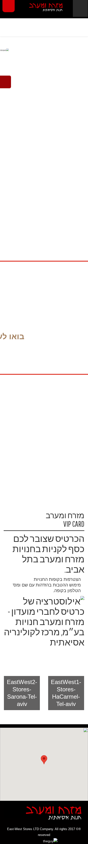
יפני (44, 107)
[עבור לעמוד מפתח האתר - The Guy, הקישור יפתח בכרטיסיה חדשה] (44, 841)
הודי (44, 68)
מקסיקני (44, 94)
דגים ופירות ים (63, 424)
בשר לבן (25, 441)
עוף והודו (25, 424)
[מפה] (44, 762)
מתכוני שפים (63, 457)
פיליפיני (44, 134)
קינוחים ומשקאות (25, 460)
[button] (66, 693)
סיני (44, 120)
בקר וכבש (63, 441)
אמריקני (44, 147)
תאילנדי (44, 81)
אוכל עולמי (44, 55)
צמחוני (63, 408)
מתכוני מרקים (25, 408)
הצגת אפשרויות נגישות (8, 6)
